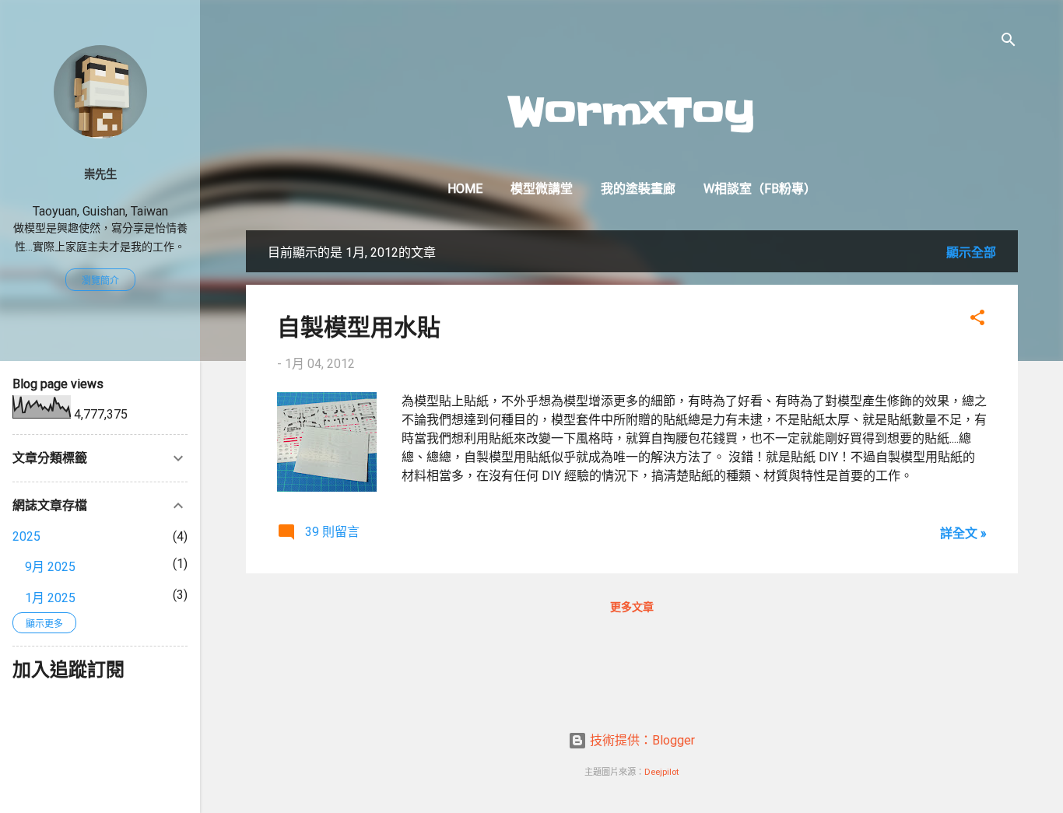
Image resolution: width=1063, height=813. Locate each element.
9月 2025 (50, 566)
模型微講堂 (541, 188)
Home (464, 188)
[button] (977, 320)
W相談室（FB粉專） (759, 188)
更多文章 (632, 607)
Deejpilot (661, 772)
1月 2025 (50, 597)
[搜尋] (1008, 42)
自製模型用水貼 (358, 326)
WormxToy (631, 113)
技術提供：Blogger (641, 740)
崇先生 (100, 174)
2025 (26, 536)
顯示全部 (971, 252)
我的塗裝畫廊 (638, 188)
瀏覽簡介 (100, 280)
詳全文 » (963, 533)
